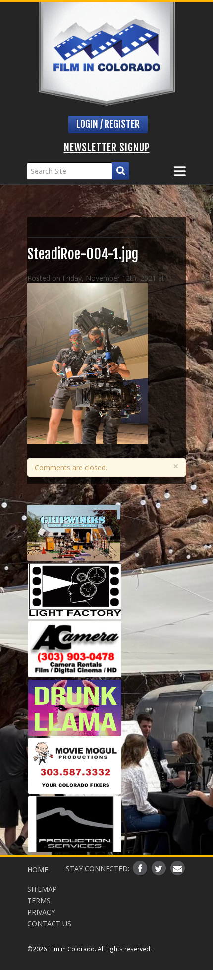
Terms (39, 900)
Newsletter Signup (107, 147)
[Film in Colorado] (107, 54)
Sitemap (42, 889)
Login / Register (108, 124)
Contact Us (49, 923)
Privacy (41, 912)
